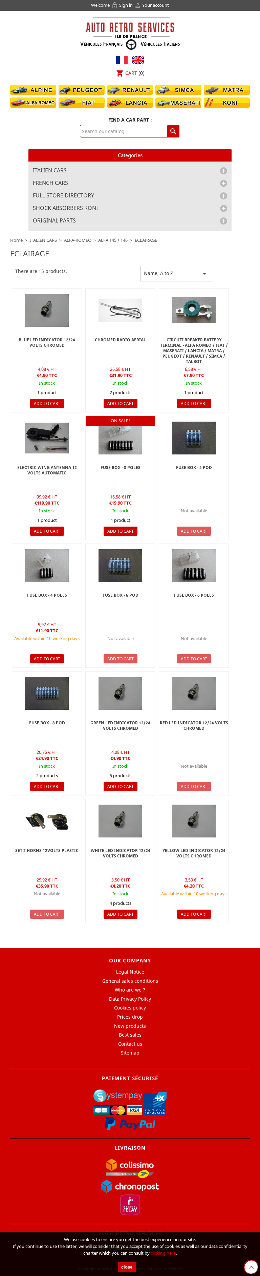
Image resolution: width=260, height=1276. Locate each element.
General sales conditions (130, 981)
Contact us (130, 1044)
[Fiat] (82, 102)
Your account (151, 5)
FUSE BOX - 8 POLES (120, 467)
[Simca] (178, 89)
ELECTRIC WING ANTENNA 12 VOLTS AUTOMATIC (47, 470)
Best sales (130, 1035)
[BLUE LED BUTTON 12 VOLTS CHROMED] (47, 310)
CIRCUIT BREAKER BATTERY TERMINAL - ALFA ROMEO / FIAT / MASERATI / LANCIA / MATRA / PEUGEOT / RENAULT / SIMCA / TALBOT (194, 350)
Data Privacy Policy (130, 999)
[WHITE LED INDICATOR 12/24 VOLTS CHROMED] (120, 821)
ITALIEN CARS (50, 170)
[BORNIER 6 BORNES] (120, 438)
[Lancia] (130, 102)
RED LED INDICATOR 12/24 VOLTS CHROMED (194, 725)
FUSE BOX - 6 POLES (194, 595)
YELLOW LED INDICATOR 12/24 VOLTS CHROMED (193, 853)
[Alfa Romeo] (33, 102)
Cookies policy (130, 1007)
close (126, 1267)
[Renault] (130, 89)
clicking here (163, 1253)
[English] (136, 59)
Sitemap (130, 1052)
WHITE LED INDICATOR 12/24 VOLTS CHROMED (120, 853)
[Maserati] (178, 102)
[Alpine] (33, 89)
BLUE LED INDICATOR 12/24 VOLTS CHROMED (47, 342)
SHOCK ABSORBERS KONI (65, 208)
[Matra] (227, 89)
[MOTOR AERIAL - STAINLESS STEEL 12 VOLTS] (47, 438)
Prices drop (130, 1017)
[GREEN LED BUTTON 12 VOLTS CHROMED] (120, 693)
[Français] (122, 59)
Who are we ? (130, 989)
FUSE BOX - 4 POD (194, 467)
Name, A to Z (176, 274)
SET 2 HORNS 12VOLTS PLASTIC (47, 850)
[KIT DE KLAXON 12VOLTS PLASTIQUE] (47, 821)
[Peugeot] (82, 89)
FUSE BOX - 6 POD (120, 595)
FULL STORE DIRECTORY (63, 195)
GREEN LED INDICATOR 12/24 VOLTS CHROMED (120, 725)
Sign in (122, 5)
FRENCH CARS (50, 183)
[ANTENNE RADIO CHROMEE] (120, 310)
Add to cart (47, 403)
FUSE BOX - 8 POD (47, 723)
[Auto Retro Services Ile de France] (130, 32)
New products (130, 1026)
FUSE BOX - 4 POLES (47, 595)
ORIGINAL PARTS (54, 220)
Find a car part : (130, 119)
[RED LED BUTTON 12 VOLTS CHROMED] (194, 693)
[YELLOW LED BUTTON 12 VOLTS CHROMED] (194, 821)
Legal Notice (130, 972)
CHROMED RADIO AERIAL (120, 340)
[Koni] (227, 102)
